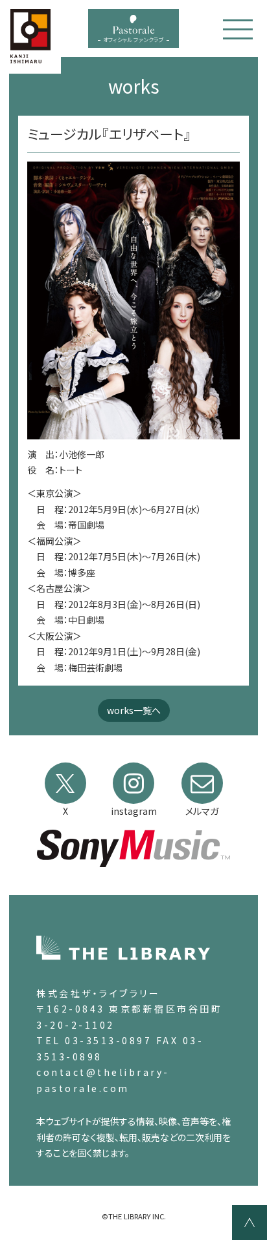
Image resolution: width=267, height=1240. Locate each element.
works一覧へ (134, 710)
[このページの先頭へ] (249, 1222)
